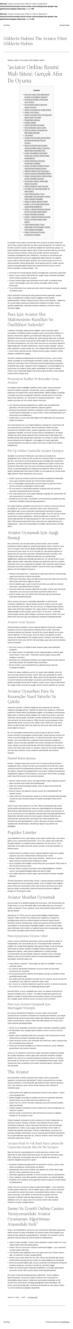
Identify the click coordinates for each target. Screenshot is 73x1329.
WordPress (65, 1322)
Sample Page (64, 25)
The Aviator (28, 135)
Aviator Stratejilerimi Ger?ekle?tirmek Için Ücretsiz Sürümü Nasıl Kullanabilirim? (36, 155)
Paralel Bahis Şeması (32, 120)
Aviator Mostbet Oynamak (34, 125)
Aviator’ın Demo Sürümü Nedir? (36, 201)
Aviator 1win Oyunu (31, 112)
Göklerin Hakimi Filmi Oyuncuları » (37, 171)
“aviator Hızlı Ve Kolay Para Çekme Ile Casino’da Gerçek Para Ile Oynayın (37, 140)
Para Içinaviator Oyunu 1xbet (35, 128)
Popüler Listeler (30, 122)
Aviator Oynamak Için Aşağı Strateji (37, 110)
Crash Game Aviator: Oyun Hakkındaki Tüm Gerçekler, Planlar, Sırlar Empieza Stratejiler (37, 196)
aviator (27, 353)
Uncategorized (33, 1297)
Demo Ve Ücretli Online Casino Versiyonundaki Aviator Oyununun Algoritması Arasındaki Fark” (37, 148)
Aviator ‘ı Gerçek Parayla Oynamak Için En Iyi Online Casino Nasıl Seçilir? (37, 219)
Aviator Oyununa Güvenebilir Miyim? (38, 173)
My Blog (7, 25)
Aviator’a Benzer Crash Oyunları (36, 186)
